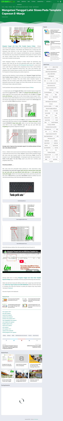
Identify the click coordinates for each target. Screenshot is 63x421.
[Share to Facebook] (6, 340)
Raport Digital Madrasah (48, 136)
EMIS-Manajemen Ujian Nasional (21, 335)
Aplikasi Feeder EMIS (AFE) (51, 69)
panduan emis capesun (7, 316)
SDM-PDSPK (47, 140)
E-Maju (4, 335)
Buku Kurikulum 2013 (51, 85)
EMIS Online (51, 99)
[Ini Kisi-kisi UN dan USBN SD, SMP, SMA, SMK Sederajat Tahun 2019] (35, 358)
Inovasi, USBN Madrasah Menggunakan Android (21, 380)
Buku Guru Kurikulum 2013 (51, 83)
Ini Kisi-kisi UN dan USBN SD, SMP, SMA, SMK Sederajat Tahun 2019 (35, 366)
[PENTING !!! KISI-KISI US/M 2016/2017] (35, 374)
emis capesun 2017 (6, 311)
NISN (45, 122)
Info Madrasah (36, 419)
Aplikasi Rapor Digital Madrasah (51, 71)
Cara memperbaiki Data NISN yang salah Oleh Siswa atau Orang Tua (34, 300)
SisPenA (46, 145)
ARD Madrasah (51, 76)
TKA (46, 150)
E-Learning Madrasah (48, 92)
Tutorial (30, 335)
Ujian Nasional (35, 335)
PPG (46, 131)
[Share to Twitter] (14, 340)
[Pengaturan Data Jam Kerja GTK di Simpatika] (7, 358)
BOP (57, 78)
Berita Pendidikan (48, 78)
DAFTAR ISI (19, 4)
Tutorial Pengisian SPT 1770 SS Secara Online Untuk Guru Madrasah (34, 306)
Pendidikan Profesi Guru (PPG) (51, 127)
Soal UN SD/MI (55, 145)
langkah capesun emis (7, 323)
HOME (18, 1)
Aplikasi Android (55, 67)
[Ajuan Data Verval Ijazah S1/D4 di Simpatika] (21, 358)
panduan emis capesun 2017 (8, 318)
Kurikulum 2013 (47, 117)
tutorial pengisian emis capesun (9, 332)
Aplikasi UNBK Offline (51, 73)
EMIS (29, 1)
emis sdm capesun (6, 313)
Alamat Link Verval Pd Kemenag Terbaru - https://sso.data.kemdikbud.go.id (55, 31)
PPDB (57, 129)
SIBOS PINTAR (46, 143)
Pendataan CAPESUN (51, 124)
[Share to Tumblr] (37, 340)
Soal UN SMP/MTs (47, 147)
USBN (46, 159)
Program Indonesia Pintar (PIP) (51, 133)
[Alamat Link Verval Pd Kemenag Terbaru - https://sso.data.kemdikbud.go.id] (47, 31)
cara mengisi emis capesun (8, 322)
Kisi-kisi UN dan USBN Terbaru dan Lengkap (6, 380)
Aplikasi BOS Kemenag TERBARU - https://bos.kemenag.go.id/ (55, 43)
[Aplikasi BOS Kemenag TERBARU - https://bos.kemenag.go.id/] (47, 43)
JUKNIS (56, 106)
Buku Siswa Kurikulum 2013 (51, 87)
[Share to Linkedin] (29, 340)
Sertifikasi (56, 140)
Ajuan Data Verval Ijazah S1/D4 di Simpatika (21, 365)
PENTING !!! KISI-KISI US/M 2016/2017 (34, 380)
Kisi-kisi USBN (47, 113)
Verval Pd (51, 161)
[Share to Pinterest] (22, 340)
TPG (56, 150)
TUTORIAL (33, 1)
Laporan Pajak (47, 120)
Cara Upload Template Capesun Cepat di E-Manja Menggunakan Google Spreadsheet (10, 347)
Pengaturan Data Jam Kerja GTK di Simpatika (7, 365)
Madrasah (10, 288)
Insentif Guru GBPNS (47, 106)
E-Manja (31, 87)
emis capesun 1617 (6, 329)
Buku (57, 80)
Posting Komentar (5, 16)
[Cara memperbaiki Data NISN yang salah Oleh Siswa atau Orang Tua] (25, 300)
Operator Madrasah (54, 122)
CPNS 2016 (51, 90)
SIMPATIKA (24, 1)
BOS (45, 80)
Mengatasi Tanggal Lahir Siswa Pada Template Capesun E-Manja (18, 46)
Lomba (56, 120)
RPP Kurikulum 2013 (51, 138)
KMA (57, 113)
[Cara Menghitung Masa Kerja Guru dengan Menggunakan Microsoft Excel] (4, 305)
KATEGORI (48, 1)
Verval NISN (55, 159)
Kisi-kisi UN (56, 110)
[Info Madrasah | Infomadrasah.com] (8, 1)
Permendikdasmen (48, 129)
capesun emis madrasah (7, 330)
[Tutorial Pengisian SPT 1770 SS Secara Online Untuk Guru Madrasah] (25, 305)
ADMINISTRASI (40, 1)
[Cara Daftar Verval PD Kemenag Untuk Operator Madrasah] (47, 54)
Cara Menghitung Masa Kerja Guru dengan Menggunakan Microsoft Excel (14, 306)
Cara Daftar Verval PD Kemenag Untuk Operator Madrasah (54, 53)
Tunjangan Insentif (47, 154)
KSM (46, 115)
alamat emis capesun (7, 325)
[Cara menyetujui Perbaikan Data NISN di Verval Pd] (4, 300)
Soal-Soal (56, 147)
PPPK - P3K (55, 131)
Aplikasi (45, 67)
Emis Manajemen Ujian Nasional (26, 65)
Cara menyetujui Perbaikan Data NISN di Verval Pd (13, 299)
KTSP (56, 115)
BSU (51, 80)
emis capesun (5, 327)
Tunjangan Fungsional (51, 152)
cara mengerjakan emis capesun (9, 320)
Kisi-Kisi (46, 110)
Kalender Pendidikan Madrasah (51, 108)
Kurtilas (56, 117)
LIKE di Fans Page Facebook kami (12, 284)
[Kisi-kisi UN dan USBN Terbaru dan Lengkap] (7, 374)
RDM (57, 136)
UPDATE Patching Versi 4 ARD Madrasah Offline (34, 346)
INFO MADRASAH (24, 284)
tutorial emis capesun (7, 315)
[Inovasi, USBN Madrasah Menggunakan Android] (21, 374)
